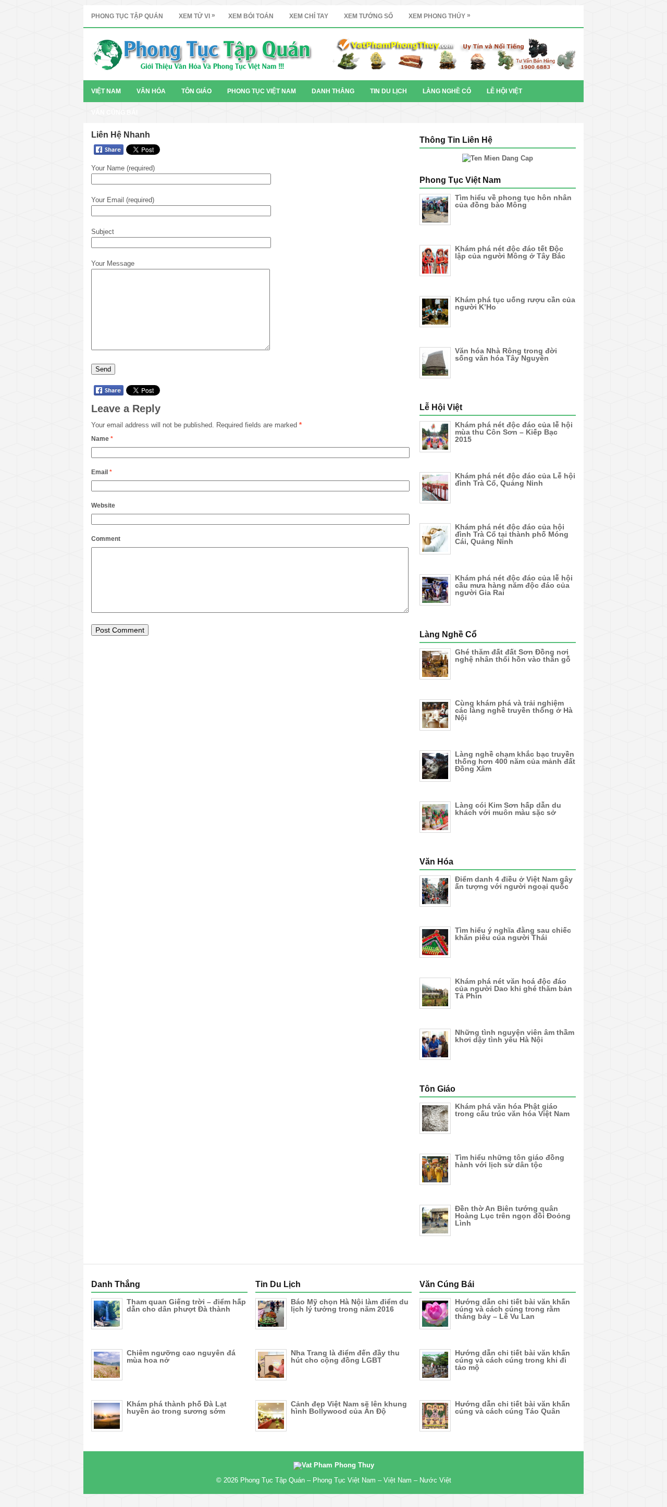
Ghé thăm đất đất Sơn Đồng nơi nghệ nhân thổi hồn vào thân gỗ (513, 655)
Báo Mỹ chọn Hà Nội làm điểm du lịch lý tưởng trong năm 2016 (350, 1305)
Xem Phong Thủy (440, 15)
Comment (105, 538)
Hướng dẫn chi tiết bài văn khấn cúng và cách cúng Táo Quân (512, 1407)
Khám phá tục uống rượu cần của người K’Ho (515, 303)
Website (103, 505)
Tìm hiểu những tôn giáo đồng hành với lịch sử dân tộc (509, 1161)
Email (101, 472)
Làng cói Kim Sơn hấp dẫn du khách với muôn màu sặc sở (508, 809)
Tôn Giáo (196, 91)
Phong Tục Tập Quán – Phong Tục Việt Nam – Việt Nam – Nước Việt (345, 1480)
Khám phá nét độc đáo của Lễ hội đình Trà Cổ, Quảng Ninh (515, 479)
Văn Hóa (151, 91)
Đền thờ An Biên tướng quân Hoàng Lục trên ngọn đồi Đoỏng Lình (513, 1215)
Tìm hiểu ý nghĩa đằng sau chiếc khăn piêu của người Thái (513, 934)
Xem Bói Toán (251, 16)
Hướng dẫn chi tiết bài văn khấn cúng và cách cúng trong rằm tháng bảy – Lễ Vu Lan (512, 1309)
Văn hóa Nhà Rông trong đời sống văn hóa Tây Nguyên (506, 354)
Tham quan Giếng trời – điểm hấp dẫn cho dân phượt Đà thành (186, 1305)
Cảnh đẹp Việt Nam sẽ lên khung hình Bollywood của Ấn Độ (349, 1407)
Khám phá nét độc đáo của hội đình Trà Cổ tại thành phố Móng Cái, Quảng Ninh (512, 534)
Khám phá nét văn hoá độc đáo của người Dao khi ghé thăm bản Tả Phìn (513, 988)
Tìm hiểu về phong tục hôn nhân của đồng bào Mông (513, 201)
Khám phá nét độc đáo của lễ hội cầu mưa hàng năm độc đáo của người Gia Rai (514, 585)
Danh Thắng (333, 91)
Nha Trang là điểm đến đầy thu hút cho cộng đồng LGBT (345, 1356)
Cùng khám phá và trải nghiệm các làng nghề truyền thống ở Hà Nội (514, 710)
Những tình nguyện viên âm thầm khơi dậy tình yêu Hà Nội (514, 1036)
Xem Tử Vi (197, 15)
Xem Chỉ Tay (308, 16)
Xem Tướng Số (368, 16)
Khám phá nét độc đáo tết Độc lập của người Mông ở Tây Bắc (510, 252)
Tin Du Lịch (388, 91)
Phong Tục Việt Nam (261, 91)
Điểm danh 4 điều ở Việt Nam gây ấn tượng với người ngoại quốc (514, 883)
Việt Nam (106, 91)
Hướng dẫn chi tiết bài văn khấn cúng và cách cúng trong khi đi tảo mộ (512, 1360)
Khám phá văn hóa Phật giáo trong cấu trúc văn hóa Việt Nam (512, 1110)
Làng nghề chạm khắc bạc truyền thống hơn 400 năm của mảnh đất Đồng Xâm (515, 761)
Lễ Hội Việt (504, 91)
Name (102, 438)
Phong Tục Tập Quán (127, 16)
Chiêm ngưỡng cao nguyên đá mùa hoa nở (181, 1356)
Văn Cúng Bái (114, 112)
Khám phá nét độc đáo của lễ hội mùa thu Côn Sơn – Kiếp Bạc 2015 (514, 432)
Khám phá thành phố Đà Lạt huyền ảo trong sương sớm (177, 1407)
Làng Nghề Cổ (447, 91)
